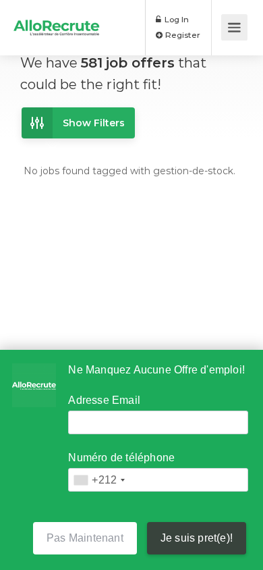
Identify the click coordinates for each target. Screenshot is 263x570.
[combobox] (99, 480)
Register (181, 35)
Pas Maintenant (85, 538)
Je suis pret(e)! (196, 538)
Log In (176, 19)
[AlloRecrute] (56, 17)
